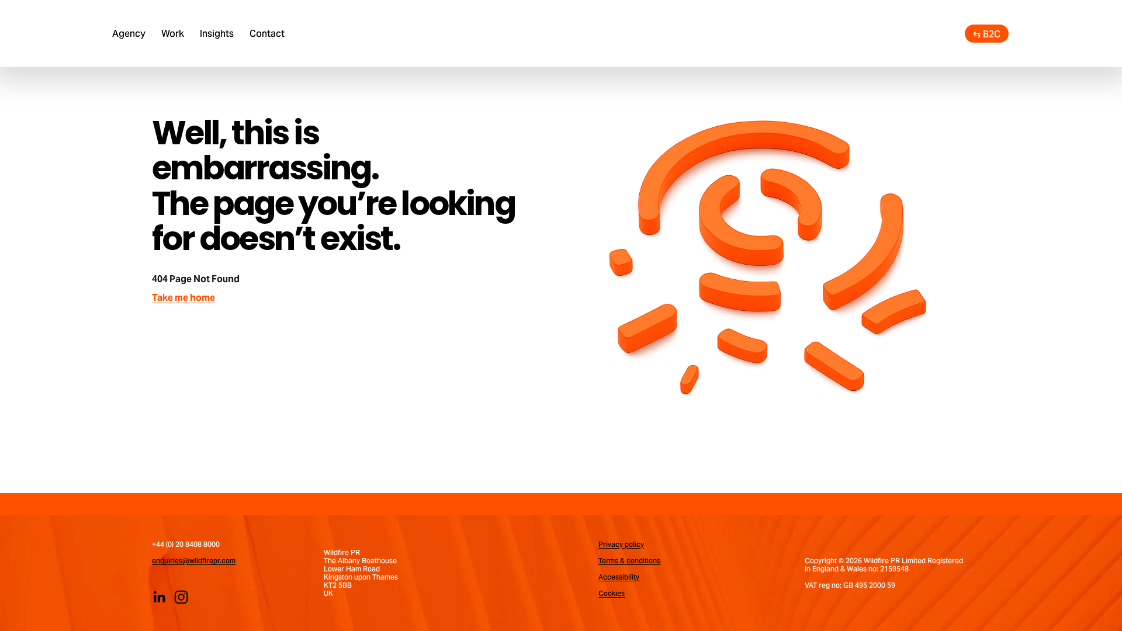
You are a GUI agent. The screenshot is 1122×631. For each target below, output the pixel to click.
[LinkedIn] (159, 597)
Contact (267, 33)
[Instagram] (181, 597)
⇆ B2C (986, 34)
